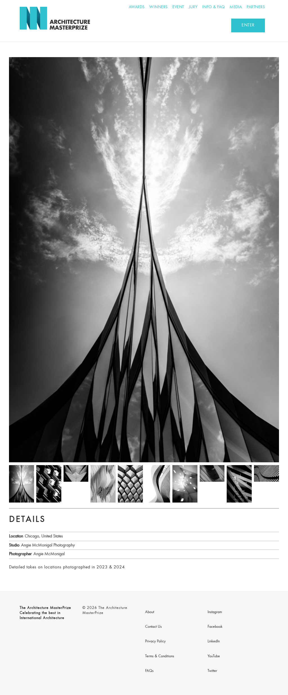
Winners (158, 7)
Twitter (212, 671)
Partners (256, 7)
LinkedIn (214, 642)
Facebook (215, 627)
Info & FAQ (213, 7)
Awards (137, 7)
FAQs (149, 671)
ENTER (248, 25)
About (149, 612)
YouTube (214, 656)
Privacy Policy (155, 642)
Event (178, 7)
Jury (193, 7)
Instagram (215, 612)
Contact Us (153, 627)
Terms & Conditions (159, 656)
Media (236, 7)
